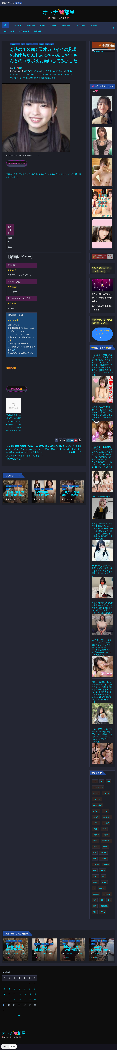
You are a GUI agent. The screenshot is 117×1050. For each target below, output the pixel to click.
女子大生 (96, 864)
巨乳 (20, 486)
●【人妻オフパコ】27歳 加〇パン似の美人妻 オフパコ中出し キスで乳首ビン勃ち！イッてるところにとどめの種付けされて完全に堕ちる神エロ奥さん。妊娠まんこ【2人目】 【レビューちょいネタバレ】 (103, 365)
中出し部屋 (31, 25)
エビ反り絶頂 (97, 805)
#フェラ (40, 74)
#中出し (61, 74)
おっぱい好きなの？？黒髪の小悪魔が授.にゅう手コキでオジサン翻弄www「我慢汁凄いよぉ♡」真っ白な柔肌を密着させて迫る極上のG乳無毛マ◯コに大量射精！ (102, 531)
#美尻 (41, 78)
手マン (103, 870)
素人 (52, 44)
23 (35, 1000)
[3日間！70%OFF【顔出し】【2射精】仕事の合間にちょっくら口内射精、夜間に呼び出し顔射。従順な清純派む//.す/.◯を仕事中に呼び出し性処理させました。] (102, 667)
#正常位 (68, 74)
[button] (113, 28)
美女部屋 (37, 31)
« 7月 (18, 1016)
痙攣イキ (102, 888)
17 (4, 1000)
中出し (41, 44)
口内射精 (103, 858)
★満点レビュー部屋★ (48, 25)
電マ (94, 912)
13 (20, 994)
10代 (23, 44)
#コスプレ (14, 74)
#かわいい (60, 71)
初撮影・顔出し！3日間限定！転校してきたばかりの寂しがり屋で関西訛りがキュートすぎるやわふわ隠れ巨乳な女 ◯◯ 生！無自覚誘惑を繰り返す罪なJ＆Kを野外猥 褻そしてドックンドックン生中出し (102, 692)
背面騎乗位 (104, 906)
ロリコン (96, 846)
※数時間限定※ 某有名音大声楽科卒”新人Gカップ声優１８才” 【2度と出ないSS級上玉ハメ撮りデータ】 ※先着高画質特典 (102, 608)
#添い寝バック (16, 78)
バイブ (95, 829)
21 (25, 1000)
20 (20, 1000)
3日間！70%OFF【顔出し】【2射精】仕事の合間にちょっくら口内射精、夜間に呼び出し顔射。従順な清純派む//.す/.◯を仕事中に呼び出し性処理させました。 (102, 647)
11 (9, 994)
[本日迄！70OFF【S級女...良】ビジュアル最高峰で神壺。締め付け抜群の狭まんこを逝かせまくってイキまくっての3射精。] (102, 432)
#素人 (36, 78)
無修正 (47, 44)
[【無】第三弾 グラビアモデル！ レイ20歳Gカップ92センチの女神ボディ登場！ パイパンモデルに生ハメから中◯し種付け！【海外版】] (102, 753)
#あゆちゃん (35, 71)
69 (101, 781)
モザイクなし (106, 841)
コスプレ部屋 (80, 25)
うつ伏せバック (98, 787)
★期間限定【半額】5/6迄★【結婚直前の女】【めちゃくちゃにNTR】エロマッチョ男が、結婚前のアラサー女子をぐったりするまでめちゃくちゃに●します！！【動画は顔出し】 (25, 452)
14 (25, 994)
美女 (51, 489)
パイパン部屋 (9, 31)
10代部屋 (93, 25)
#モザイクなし (51, 74)
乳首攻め (103, 852)
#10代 (26, 71)
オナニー (96, 811)
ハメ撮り (8, 486)
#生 (31, 78)
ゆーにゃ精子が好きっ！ (102, 496)
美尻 (94, 906)
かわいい (28, 44)
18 (9, 1000)
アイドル (106, 793)
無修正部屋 (65, 25)
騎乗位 (103, 912)
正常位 (95, 876)
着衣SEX (96, 894)
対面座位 (106, 864)
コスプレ (35, 44)
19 (14, 1000)
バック (104, 829)
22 (30, 1000)
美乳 (102, 900)
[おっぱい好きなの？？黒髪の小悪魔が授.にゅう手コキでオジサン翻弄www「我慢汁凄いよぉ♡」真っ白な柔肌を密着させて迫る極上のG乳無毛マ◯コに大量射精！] (102, 550)
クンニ (105, 811)
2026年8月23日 (13, 954)
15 (30, 994)
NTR (108, 781)
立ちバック (106, 894)
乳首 (94, 852)
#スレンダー (24, 74)
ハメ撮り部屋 (17, 25)
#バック (33, 74)
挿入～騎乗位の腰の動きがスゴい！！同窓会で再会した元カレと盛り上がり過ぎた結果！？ (63, 449)
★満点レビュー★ (15, 44)
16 (35, 994)
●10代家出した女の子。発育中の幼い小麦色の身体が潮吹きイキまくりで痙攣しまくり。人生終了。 (102, 571)
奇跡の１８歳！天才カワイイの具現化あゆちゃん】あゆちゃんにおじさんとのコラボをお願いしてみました (13, 422)
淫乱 (103, 876)
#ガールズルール (48, 71)
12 (14, 994)
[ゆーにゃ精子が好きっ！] (102, 508)
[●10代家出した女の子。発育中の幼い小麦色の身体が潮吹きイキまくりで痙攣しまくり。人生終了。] (102, 587)
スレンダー (106, 817)
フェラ (95, 841)
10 (4, 994)
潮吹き (95, 882)
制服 (94, 858)
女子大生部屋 (24, 31)
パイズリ (96, 835)
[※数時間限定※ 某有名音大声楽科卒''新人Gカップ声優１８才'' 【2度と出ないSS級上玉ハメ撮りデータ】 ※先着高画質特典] (102, 625)
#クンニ (68, 71)
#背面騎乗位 (50, 78)
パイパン (106, 835)
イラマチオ (96, 799)
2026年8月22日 (70, 954)
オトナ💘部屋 (58, 12)
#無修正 (26, 78)
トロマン (96, 823)
